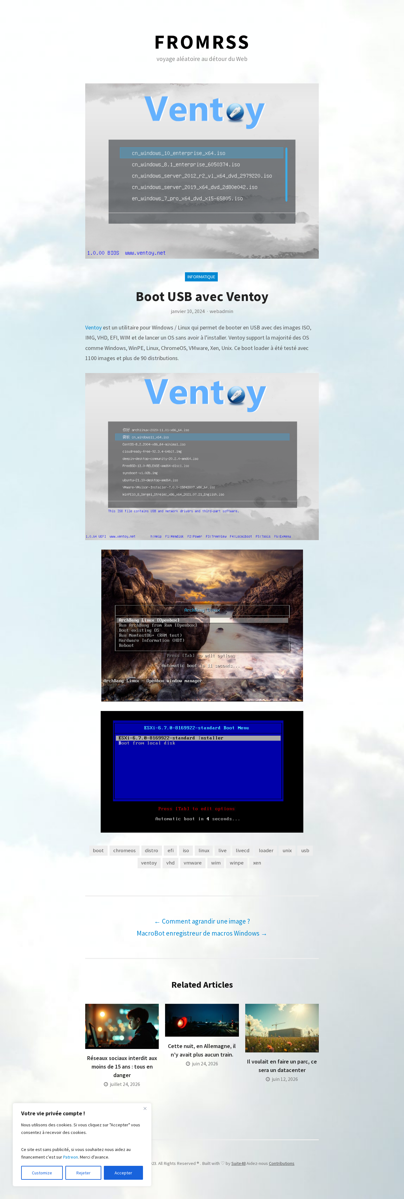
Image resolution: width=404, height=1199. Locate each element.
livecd (242, 850)
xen (257, 862)
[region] (82, 1144)
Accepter (123, 1173)
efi (171, 850)
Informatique (201, 277)
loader (266, 850)
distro (151, 850)
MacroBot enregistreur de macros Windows (202, 933)
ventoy (149, 862)
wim (216, 862)
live (222, 850)
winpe (237, 862)
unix (287, 850)
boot (98, 850)
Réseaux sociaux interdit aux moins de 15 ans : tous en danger (122, 1066)
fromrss (202, 41)
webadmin (221, 311)
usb (305, 850)
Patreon (70, 1157)
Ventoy (94, 327)
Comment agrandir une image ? (202, 921)
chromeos (124, 850)
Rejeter (83, 1173)
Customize (42, 1173)
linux (204, 850)
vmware (193, 862)
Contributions (281, 1163)
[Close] (145, 1108)
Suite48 (238, 1163)
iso (186, 850)
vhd (170, 862)
